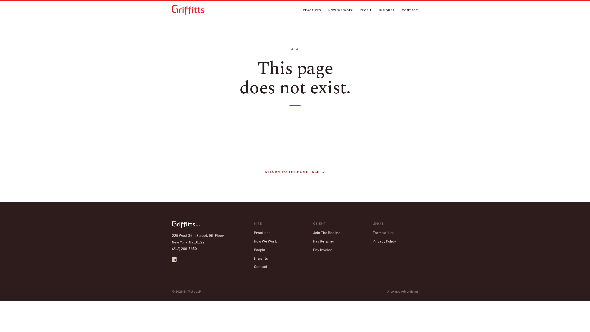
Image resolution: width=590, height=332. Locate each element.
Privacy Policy (384, 241)
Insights (387, 10)
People (366, 10)
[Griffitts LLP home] (188, 10)
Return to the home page (292, 172)
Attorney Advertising (402, 291)
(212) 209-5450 (184, 249)
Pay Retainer (324, 241)
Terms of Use (384, 233)
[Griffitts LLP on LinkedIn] (174, 259)
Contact (410, 10)
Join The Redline (326, 233)
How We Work (340, 10)
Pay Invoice (322, 250)
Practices (312, 10)
